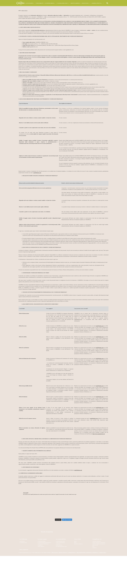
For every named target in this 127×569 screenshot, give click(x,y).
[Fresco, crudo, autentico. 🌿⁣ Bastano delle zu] (98, 512)
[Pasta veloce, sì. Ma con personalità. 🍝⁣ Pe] (75, 502)
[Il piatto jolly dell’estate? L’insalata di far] (52, 512)
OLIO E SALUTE (59, 545)
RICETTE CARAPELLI (78, 543)
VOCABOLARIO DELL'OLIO (61, 546)
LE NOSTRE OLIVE (23, 542)
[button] (107, 3)
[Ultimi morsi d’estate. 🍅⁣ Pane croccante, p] (30, 502)
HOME (20, 10)
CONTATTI (94, 547)
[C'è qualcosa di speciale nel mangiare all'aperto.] (75, 512)
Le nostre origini (49, 3)
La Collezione (29, 3)
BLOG (75, 542)
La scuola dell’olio (62, 3)
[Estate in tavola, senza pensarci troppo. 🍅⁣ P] (52, 502)
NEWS (75, 541)
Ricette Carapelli (75, 3)
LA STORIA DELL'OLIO (60, 541)
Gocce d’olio (85, 3)
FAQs (93, 546)
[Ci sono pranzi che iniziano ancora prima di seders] (30, 512)
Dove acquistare (24, 549)
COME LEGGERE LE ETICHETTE (98, 542)
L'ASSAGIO (58, 543)
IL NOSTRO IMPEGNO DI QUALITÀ (44, 542)
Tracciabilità (39, 3)
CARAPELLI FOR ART (96, 541)
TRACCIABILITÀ (41, 546)
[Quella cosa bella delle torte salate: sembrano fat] (98, 502)
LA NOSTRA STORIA (42, 541)
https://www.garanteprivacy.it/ (99, 433)
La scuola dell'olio (61, 539)
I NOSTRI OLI (22, 541)
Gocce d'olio (77, 539)
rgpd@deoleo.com (37, 172)
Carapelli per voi (96, 3)
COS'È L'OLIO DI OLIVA (60, 542)
